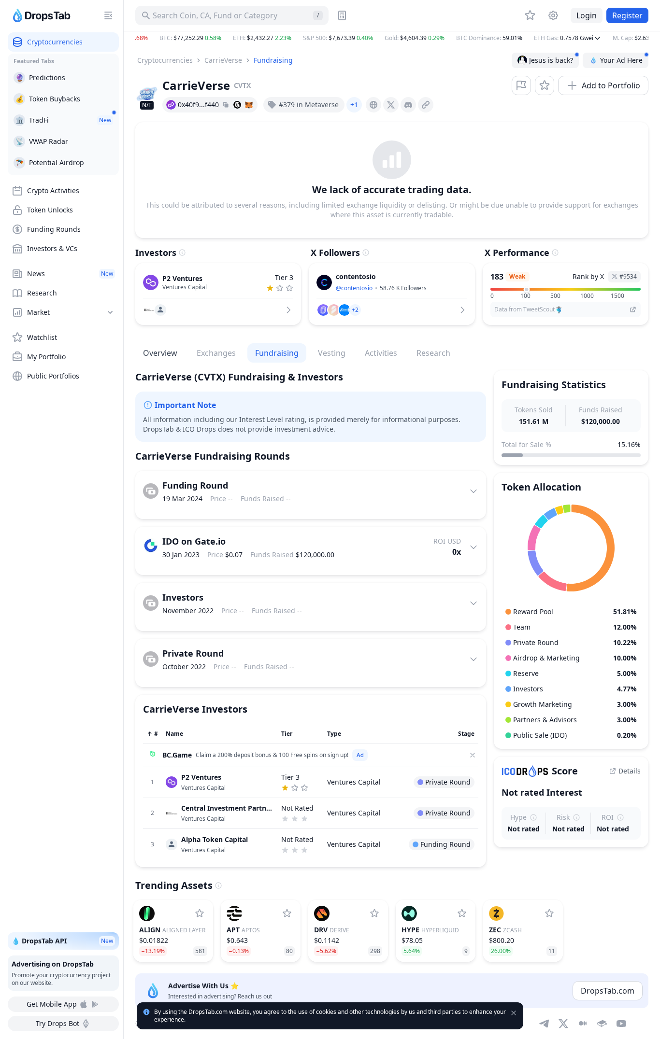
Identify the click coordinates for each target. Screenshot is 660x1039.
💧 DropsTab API (62, 940)
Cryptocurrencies (165, 60)
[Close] (472, 755)
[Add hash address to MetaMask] (249, 105)
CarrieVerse (223, 60)
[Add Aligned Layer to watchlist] (199, 913)
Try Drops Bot (57, 1023)
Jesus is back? (551, 60)
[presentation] (373, 104)
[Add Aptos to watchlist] (287, 913)
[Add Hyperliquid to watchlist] (462, 913)
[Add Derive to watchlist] (374, 913)
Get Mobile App (52, 1004)
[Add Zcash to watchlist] (549, 913)
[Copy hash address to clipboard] (225, 105)
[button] (391, 38)
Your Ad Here (621, 60)
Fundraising (273, 60)
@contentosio (354, 288)
